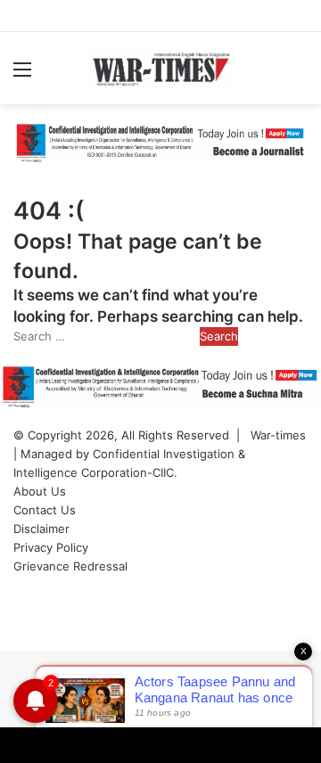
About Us (39, 491)
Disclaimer (41, 528)
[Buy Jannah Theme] (160, 142)
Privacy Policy (50, 547)
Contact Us (44, 510)
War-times (278, 435)
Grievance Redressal (70, 566)
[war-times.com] (160, 68)
